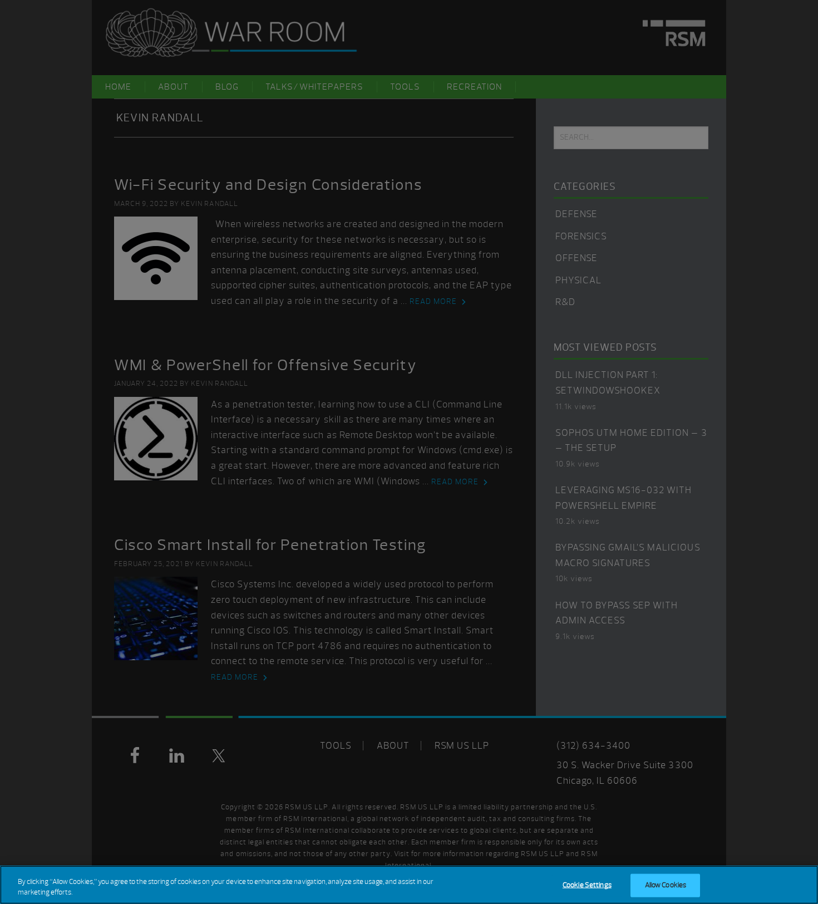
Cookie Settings (587, 885)
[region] (409, 885)
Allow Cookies (666, 885)
